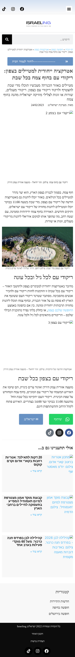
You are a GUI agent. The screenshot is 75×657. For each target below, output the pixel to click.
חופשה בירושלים (59, 613)
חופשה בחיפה (60, 607)
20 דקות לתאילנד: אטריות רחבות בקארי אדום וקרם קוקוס (23, 461)
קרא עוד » (36, 470)
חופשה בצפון (57, 49)
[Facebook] (22, 9)
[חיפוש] (7, 39)
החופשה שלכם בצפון (60, 310)
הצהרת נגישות (37, 641)
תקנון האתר (37, 633)
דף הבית (69, 49)
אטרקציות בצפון (41, 49)
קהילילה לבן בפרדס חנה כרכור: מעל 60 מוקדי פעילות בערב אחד (24, 541)
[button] (69, 9)
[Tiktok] (4, 9)
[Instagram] (13, 9)
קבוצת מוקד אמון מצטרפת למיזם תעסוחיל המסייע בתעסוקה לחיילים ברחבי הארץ (23, 503)
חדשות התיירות (59, 601)
